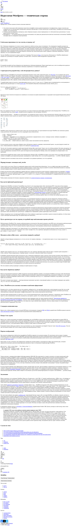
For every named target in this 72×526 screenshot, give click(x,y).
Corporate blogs (6, 513)
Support (11, 523)
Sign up (5, 487)
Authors (5, 495)
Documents (5, 505)
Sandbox (5, 497)
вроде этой (22, 83)
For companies (6, 504)
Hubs (4, 494)
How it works (6, 501)
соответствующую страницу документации (41, 177)
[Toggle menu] (1, 1)
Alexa (17, 386)
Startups (5, 518)
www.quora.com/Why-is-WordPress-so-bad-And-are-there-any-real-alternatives (21, 432)
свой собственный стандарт (7, 311)
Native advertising (7, 515)
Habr (8, 524)
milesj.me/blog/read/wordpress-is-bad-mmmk (13, 430)
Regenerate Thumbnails (15, 369)
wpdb (16, 112)
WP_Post (53, 74)
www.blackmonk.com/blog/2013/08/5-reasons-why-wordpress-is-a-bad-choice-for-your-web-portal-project (27, 434)
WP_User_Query (5, 77)
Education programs (7, 516)
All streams (5, 1)
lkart (2, 12)
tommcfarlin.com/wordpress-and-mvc (11, 435)
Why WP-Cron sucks (60, 326)
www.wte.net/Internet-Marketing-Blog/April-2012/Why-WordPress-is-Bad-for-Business (22, 433)
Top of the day (4, 478)
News (4, 493)
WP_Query (68, 76)
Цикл (39, 55)
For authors (5, 503)
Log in (4, 485)
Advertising (6, 514)
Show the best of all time (6, 480)
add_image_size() (10, 339)
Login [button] (2, 8)
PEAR (48, 310)
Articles (5, 491)
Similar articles (11, 478)
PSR (43, 310)
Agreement (5, 506)
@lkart (11, 463)
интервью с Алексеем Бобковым (24, 406)
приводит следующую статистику (15, 384)
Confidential (6, 508)
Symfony (68, 171)
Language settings (5, 523)
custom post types (35, 145)
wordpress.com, (21, 395)
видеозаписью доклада (40, 192)
